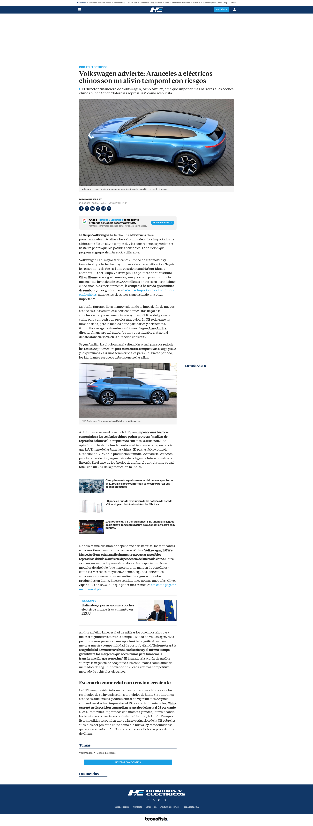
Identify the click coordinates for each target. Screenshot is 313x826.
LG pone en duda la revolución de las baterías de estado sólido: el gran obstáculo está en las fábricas (138, 503)
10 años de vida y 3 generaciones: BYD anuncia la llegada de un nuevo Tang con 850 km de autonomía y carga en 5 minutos (140, 524)
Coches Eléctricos (93, 67)
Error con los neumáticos (100, 3)
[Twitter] (87, 208)
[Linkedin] (92, 208)
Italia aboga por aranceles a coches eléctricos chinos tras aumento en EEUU (108, 609)
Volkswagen (85, 752)
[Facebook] (81, 208)
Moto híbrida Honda (181, 3)
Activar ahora (161, 222)
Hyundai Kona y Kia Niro (151, 3)
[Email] (109, 208)
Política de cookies (169, 807)
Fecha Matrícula (191, 807)
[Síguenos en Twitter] (153, 800)
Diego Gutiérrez (90, 199)
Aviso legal (151, 807)
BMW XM (132, 3)
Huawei (196, 3)
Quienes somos (121, 807)
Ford (167, 3)
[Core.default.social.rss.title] (165, 800)
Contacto (137, 807)
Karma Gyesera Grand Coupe (215, 3)
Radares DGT (119, 3)
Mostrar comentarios (128, 762)
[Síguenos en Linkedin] (159, 800)
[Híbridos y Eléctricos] (156, 793)
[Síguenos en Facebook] (148, 800)
